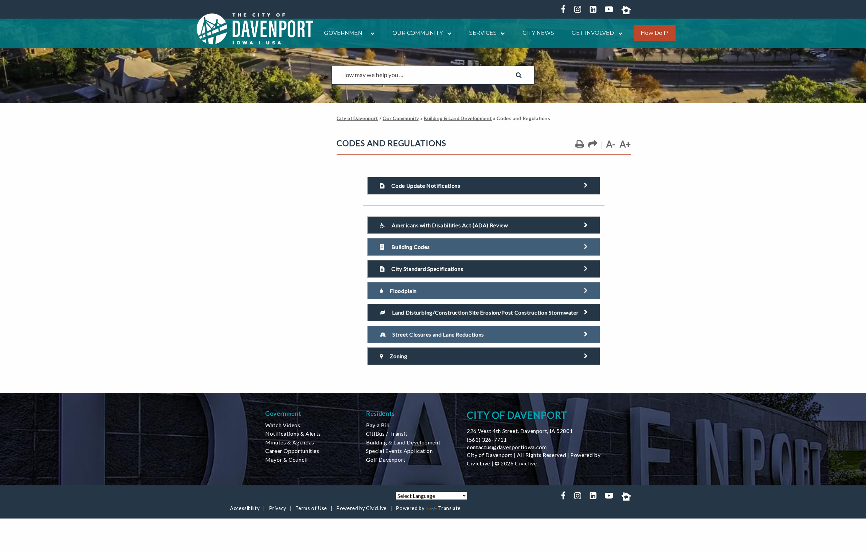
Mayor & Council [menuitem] (286, 459)
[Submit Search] (519, 75)
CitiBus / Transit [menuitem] (387, 433)
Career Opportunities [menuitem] (292, 450)
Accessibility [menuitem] (244, 508)
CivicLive (478, 463)
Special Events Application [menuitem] (399, 450)
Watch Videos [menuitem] (282, 425)
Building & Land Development (458, 118)
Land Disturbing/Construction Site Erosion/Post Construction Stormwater (485, 312)
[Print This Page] (579, 144)
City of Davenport (357, 118)
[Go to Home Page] (255, 28)
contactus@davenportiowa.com (507, 447)
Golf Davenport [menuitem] (386, 459)
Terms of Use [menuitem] (311, 508)
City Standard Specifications (427, 269)
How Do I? (654, 33)
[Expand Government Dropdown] (370, 33)
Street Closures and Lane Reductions (438, 334)
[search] (427, 75)
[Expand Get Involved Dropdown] (618, 33)
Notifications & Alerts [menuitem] (293, 433)
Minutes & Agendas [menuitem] (289, 442)
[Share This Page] (592, 144)
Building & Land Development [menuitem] (403, 442)
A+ (625, 144)
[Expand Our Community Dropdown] (447, 33)
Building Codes (410, 247)
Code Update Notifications (425, 185)
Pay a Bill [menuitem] (377, 425)
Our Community (401, 118)
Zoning (398, 356)
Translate (449, 508)
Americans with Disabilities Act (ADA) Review (450, 225)
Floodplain (403, 291)
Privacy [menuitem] (277, 508)
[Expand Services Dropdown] (501, 33)
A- (610, 144)
